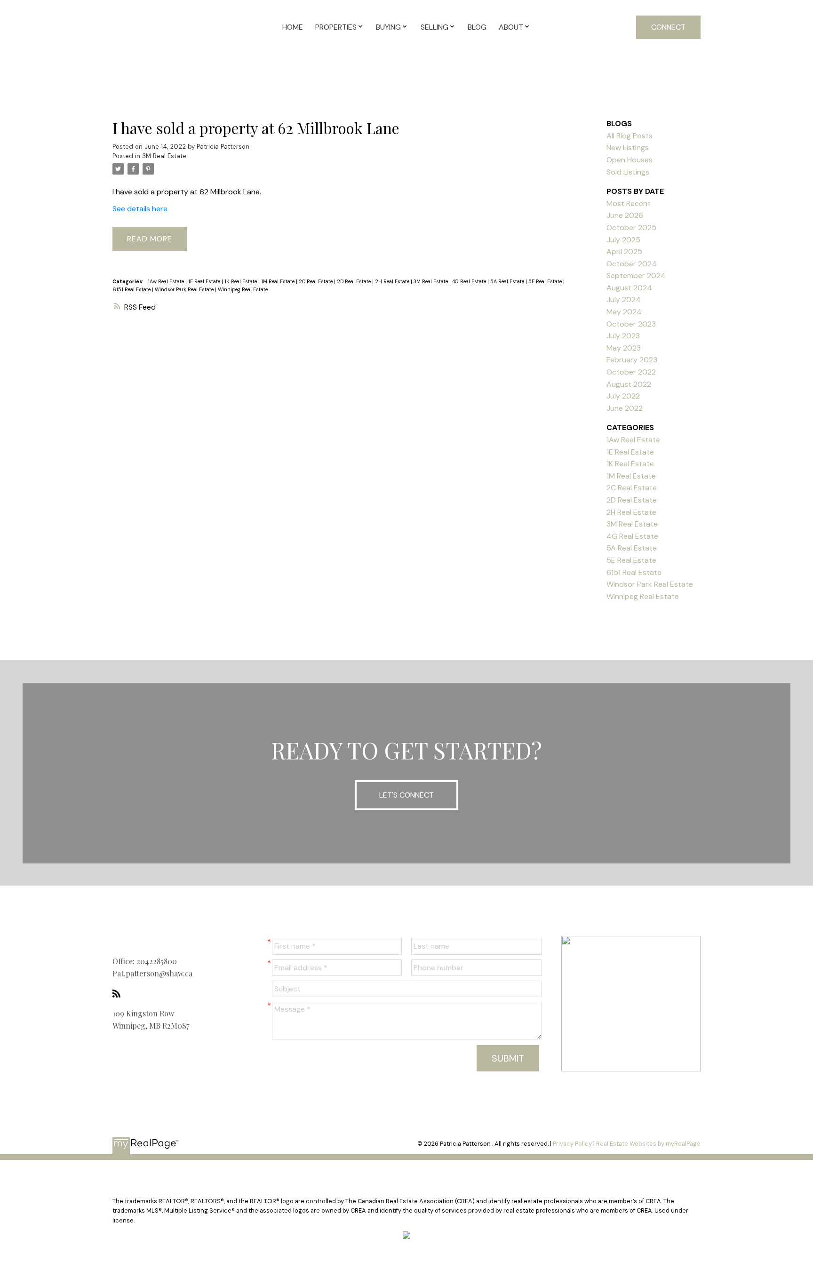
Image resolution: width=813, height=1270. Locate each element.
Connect (668, 27)
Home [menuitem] (292, 27)
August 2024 (629, 288)
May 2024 (624, 312)
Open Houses (629, 160)
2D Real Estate (354, 281)
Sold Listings (627, 172)
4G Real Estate (469, 281)
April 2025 (624, 251)
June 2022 (624, 408)
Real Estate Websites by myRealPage (648, 1144)
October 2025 (631, 227)
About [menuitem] (511, 27)
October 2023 (631, 324)
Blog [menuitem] (477, 27)
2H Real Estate (393, 281)
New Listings (627, 147)
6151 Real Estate (132, 289)
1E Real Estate (205, 281)
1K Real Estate (241, 281)
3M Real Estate (164, 156)
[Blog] (119, 993)
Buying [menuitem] (388, 27)
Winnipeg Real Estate (243, 289)
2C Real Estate (316, 281)
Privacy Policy (572, 1144)
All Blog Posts (629, 136)
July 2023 (623, 336)
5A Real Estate (508, 281)
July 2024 (623, 299)
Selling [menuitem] (434, 27)
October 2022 (631, 372)
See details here (139, 209)
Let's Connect (406, 795)
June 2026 (624, 215)
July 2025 (623, 240)
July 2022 (623, 396)
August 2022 (628, 384)
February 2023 (631, 360)
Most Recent (628, 203)
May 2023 (623, 348)
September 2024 (636, 275)
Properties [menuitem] (336, 27)
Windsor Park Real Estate (185, 289)
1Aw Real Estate (166, 281)
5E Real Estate (545, 281)
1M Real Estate (278, 281)
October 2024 (631, 264)
